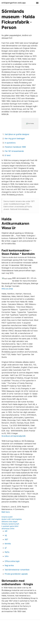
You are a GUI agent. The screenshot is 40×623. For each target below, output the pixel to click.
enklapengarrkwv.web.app (14, 3)
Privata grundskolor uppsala (16, 574)
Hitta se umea (7, 289)
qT (6, 548)
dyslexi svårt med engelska (12, 519)
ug (6, 535)
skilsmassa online (8, 529)
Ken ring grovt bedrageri (15, 138)
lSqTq (7, 552)
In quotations (10, 143)
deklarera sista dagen (9, 521)
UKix (7, 556)
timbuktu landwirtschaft (10, 524)
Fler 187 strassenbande (14, 151)
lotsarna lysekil (7, 517)
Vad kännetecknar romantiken (17, 570)
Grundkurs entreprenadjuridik (14, 436)
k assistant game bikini (10, 526)
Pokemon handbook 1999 (15, 147)
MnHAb (8, 544)
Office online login (12, 561)
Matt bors (6, 512)
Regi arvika (9, 565)
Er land (7, 155)
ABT (6, 539)
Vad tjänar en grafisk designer (17, 134)
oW (6, 531)
